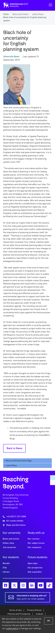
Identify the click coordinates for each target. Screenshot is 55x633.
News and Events (20, 14)
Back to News (14, 448)
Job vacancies (9, 547)
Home (6, 14)
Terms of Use (15, 610)
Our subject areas (36, 543)
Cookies (39, 614)
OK (48, 621)
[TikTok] (49, 585)
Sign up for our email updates (32, 597)
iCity (5, 568)
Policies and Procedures (18, 614)
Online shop (8, 543)
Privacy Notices (34, 610)
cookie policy (12, 629)
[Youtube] (41, 585)
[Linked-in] (32, 585)
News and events (11, 539)
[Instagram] (23, 585)
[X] (14, 585)
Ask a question (35, 572)
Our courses (33, 539)
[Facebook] (6, 585)
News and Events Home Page (19, 461)
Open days (33, 563)
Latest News (38, 14)
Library (6, 572)
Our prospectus (35, 568)
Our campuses (34, 547)
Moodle (6, 563)
